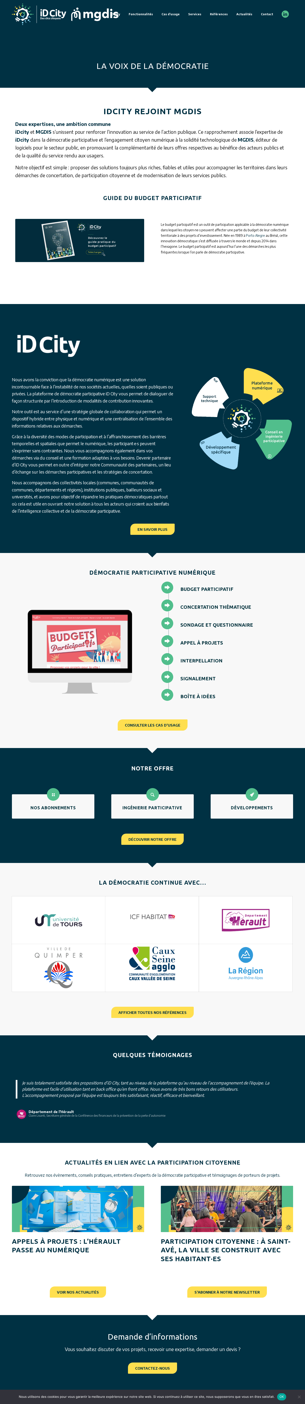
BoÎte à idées (197, 696)
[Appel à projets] (167, 641)
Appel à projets (201, 642)
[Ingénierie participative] (152, 794)
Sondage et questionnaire (216, 625)
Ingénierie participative (152, 807)
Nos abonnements (53, 807)
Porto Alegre (255, 235)
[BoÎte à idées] (167, 695)
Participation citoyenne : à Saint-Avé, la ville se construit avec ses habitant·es (226, 1256)
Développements (252, 807)
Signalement (198, 678)
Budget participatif (206, 589)
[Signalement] (167, 677)
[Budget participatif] (167, 588)
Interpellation (201, 660)
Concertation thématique (215, 607)
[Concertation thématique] (167, 605)
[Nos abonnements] (53, 794)
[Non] (299, 1396)
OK (282, 1397)
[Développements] (252, 794)
